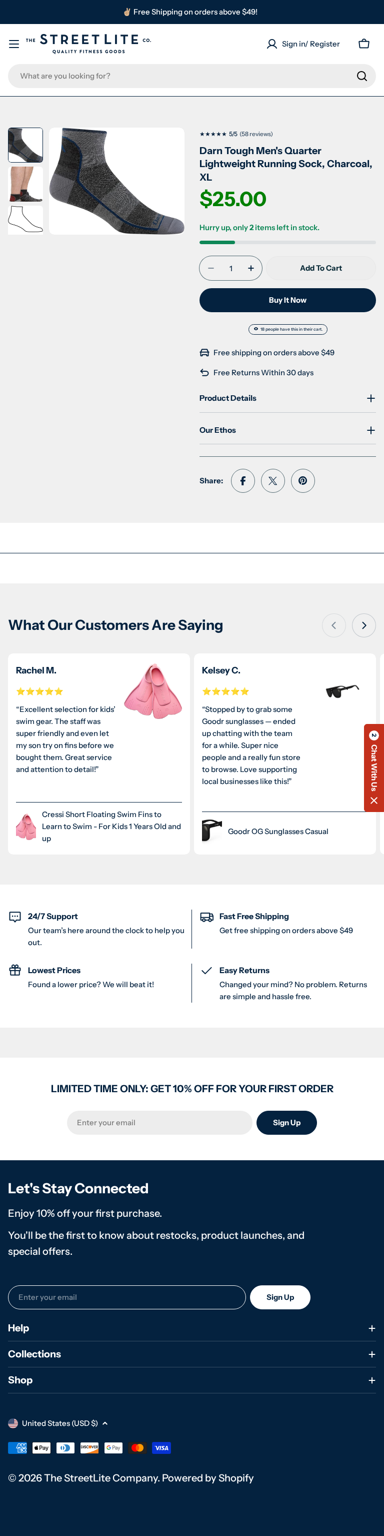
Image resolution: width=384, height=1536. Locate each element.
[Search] (362, 76)
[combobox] (192, 76)
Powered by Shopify (208, 1478)
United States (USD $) (60, 1423)
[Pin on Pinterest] (303, 481)
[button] (374, 768)
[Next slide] (364, 625)
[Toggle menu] (14, 44)
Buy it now (287, 300)
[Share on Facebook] (243, 481)
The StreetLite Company (101, 1478)
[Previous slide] (334, 625)
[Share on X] (273, 481)
